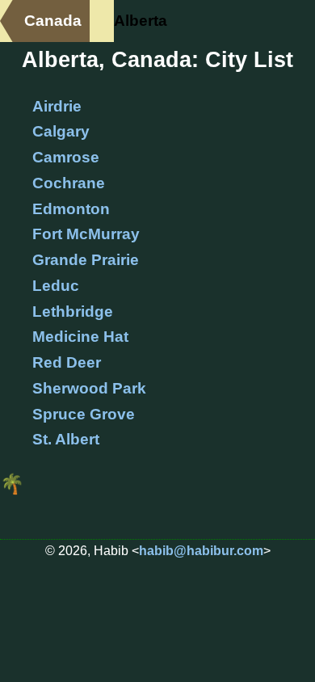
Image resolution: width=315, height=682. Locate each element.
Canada (53, 20)
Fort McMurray (86, 233)
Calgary (61, 131)
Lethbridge (72, 311)
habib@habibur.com (201, 551)
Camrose (65, 157)
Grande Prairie (85, 259)
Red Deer (66, 362)
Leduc (55, 285)
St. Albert (65, 439)
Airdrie (57, 106)
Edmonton (71, 208)
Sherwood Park (89, 388)
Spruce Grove (83, 414)
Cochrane (68, 183)
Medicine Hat (80, 336)
